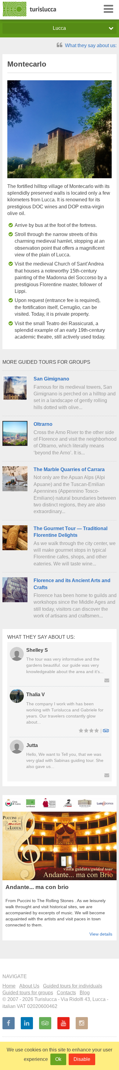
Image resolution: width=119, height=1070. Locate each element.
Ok (58, 1059)
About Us (29, 985)
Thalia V (35, 694)
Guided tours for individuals (72, 985)
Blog (85, 992)
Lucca (59, 28)
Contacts (66, 992)
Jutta (32, 745)
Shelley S (37, 650)
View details (100, 934)
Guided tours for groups (27, 992)
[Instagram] (82, 1023)
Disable (82, 1059)
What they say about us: (90, 45)
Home (9, 985)
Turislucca (29, 9)
